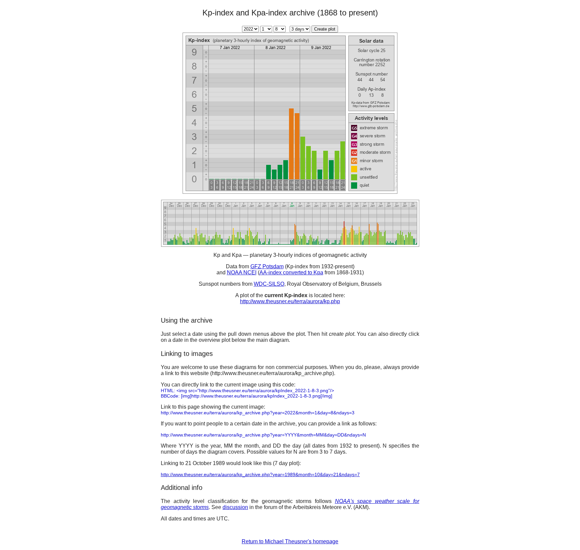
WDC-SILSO (269, 284)
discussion (235, 507)
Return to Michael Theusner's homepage (290, 541)
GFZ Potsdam (267, 266)
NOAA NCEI (241, 272)
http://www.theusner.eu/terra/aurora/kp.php (290, 301)
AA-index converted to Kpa (291, 272)
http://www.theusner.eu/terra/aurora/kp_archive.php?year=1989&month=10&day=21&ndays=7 (260, 474)
